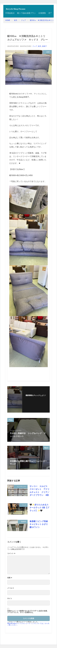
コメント (11, 553)
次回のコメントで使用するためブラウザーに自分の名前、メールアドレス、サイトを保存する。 (28, 611)
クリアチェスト (21, 486)
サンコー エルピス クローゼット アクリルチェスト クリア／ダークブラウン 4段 (39, 490)
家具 (15, 20)
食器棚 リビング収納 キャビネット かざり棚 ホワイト (39, 524)
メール (10, 588)
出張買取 (42, 13)
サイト (9, 598)
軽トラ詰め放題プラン (26, 13)
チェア (23, 20)
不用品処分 (10, 13)
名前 (9, 577)
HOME (7, 20)
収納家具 (23, 521)
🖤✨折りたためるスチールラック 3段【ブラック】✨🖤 (39, 507)
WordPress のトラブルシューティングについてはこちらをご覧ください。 (28, 624)
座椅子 (44, 46)
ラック (24, 505)
